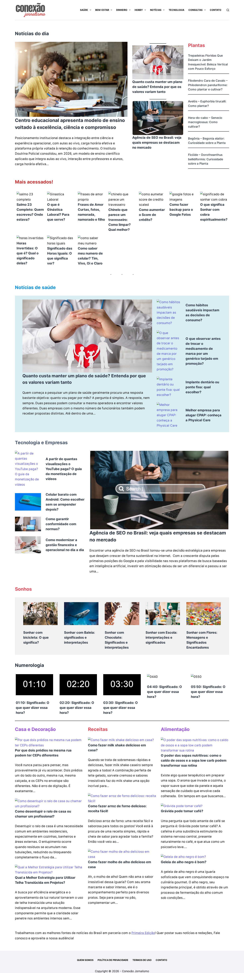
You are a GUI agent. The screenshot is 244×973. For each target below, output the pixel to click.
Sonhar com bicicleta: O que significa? (36, 637)
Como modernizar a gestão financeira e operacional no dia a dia (65, 545)
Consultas (195, 9)
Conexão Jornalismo (135, 971)
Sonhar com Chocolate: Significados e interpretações (117, 640)
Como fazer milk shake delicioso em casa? (117, 747)
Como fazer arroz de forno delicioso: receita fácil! (117, 808)
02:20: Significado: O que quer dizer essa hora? (77, 708)
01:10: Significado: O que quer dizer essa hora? (32, 708)
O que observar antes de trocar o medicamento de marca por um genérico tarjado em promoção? (203, 351)
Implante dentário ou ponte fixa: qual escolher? (202, 387)
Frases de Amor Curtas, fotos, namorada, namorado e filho (91, 212)
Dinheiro (121, 9)
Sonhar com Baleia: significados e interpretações (79, 637)
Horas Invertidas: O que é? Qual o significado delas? (28, 253)
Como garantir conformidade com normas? (61, 524)
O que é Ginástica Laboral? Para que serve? (58, 212)
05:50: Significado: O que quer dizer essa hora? (208, 692)
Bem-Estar (102, 9)
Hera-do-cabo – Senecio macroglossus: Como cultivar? (205, 122)
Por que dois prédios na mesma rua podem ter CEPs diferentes (43, 752)
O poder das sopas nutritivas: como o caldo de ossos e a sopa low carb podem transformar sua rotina (193, 760)
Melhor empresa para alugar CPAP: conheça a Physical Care (203, 415)
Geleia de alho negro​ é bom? (183, 862)
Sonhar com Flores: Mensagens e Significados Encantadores (201, 640)
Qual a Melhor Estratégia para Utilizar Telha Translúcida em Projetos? (45, 880)
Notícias (155, 9)
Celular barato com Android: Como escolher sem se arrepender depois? (65, 501)
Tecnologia (176, 9)
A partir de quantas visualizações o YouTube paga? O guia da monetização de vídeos (64, 469)
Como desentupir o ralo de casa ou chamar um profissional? (43, 813)
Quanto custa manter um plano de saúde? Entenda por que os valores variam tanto (157, 87)
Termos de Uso (142, 960)
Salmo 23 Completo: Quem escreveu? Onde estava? (30, 212)
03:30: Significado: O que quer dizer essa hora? (120, 708)
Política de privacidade (113, 960)
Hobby (139, 9)
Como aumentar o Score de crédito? (152, 215)
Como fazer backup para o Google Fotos (181, 210)
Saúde (84, 9)
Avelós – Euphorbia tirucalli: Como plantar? (207, 103)
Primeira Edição (143, 933)
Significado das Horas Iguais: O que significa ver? (59, 255)
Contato (215, 9)
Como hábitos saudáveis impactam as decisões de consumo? (202, 312)
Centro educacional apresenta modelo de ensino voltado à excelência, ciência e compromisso (70, 123)
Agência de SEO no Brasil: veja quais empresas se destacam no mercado (156, 143)
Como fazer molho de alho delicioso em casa (119, 864)
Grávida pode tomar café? (182, 811)
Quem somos (85, 960)
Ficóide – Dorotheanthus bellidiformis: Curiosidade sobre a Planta (205, 159)
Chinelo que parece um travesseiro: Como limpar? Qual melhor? (119, 220)
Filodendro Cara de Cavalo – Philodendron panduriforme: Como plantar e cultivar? (208, 85)
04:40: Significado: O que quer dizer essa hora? (164, 692)
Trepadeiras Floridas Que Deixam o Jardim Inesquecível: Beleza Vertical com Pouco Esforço (208, 62)
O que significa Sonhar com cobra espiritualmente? (213, 212)
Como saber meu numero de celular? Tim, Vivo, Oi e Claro (90, 255)
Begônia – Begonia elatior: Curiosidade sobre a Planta (207, 141)
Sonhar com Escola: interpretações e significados (161, 637)
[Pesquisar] (228, 10)
